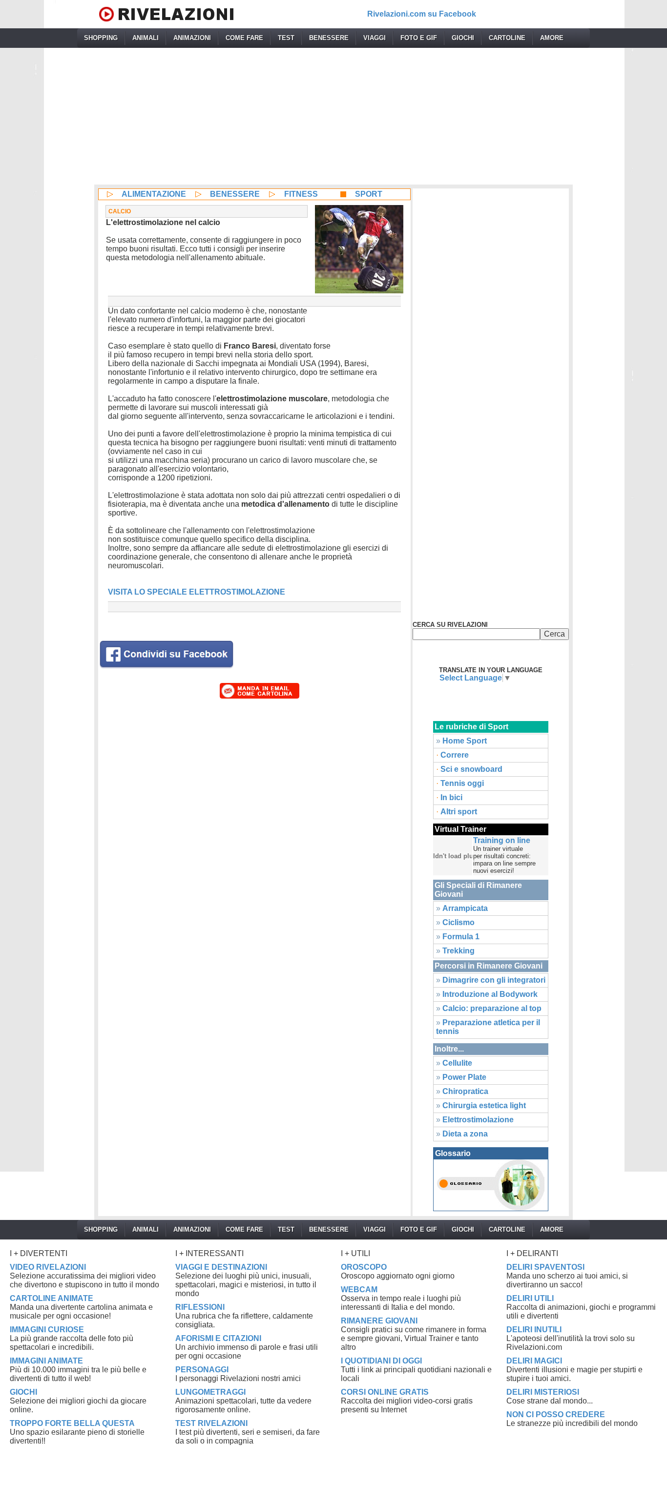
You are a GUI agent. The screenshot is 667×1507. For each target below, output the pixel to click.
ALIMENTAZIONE (154, 194)
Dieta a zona (465, 1134)
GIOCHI (463, 37)
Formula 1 (460, 936)
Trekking (458, 951)
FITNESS (301, 194)
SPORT (368, 194)
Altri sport (458, 811)
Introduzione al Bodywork (490, 994)
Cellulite (457, 1063)
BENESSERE (329, 37)
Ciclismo (458, 922)
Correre (454, 755)
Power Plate (464, 1077)
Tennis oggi (462, 783)
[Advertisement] (333, 116)
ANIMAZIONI (192, 37)
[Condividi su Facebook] (166, 653)
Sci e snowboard (471, 769)
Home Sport (464, 741)
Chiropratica (465, 1091)
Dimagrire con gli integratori (493, 980)
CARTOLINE (507, 37)
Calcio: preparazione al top (492, 1008)
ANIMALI (145, 37)
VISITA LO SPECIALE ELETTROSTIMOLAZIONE (196, 592)
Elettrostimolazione (478, 1119)
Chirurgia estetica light (484, 1105)
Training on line (501, 840)
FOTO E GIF (418, 37)
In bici (451, 797)
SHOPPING (101, 37)
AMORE (551, 37)
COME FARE (244, 37)
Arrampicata (465, 908)
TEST (286, 37)
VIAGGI (374, 37)
